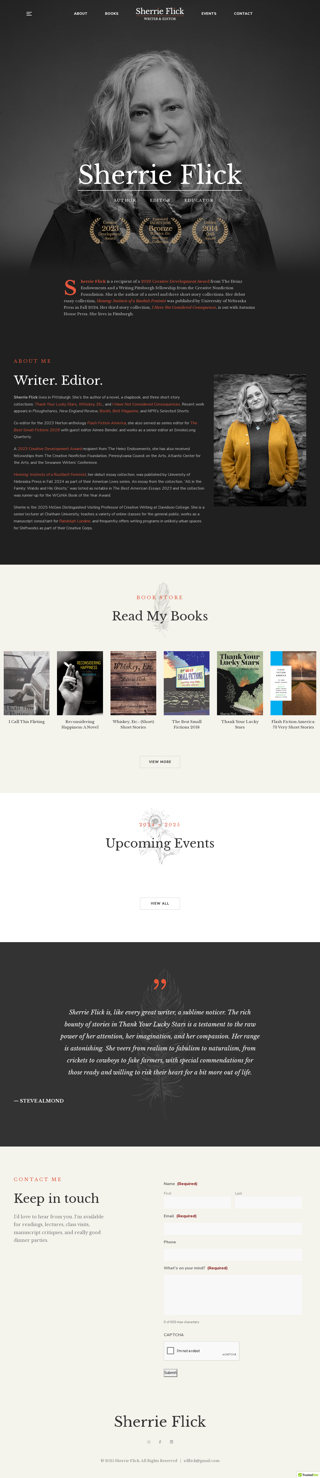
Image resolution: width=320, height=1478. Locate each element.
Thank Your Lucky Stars (56, 404)
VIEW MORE (160, 762)
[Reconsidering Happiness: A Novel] (80, 683)
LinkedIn (171, 1442)
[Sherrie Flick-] (160, 14)
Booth (105, 411)
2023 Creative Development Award (175, 281)
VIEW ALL (160, 903)
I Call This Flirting (26, 721)
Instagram (148, 1442)
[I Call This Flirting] (27, 683)
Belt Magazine (125, 411)
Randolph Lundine (74, 521)
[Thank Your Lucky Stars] (240, 683)
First (167, 1193)
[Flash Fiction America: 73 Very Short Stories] (293, 683)
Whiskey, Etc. (91, 404)
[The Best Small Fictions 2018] (187, 683)
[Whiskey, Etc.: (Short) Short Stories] (133, 683)
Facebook (160, 1442)
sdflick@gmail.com (202, 1460)
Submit (170, 1372)
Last (238, 1193)
